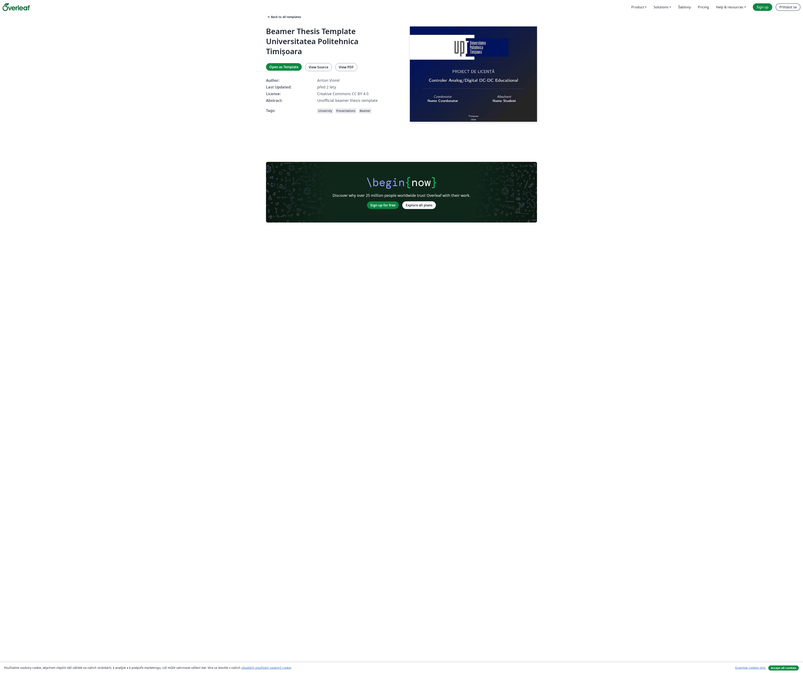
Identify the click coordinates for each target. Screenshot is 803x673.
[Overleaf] (16, 7)
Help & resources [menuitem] (729, 7)
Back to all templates (284, 17)
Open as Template (283, 67)
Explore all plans (419, 205)
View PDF (346, 67)
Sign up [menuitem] (762, 7)
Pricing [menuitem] (703, 7)
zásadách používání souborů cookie (266, 668)
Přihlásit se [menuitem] (788, 7)
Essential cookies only (750, 668)
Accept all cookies (783, 668)
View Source (318, 67)
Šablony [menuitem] (684, 7)
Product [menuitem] (637, 7)
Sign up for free (382, 205)
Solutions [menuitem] (661, 7)
